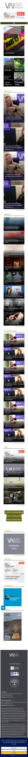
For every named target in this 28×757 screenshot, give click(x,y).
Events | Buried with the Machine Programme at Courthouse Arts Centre (13, 268)
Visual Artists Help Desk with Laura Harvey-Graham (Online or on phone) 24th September (14, 438)
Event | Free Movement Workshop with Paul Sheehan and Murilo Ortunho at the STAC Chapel (13, 322)
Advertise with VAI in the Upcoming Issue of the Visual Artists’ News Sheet (13, 474)
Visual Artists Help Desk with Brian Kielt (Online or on (13, 119)
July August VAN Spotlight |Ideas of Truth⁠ (13, 488)
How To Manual (8, 585)
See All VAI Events (20, 210)
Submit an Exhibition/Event (14, 519)
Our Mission (9, 53)
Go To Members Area (19, 555)
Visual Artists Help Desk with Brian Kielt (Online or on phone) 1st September (13, 344)
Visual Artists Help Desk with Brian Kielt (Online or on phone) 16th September (13, 411)
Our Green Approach (19, 69)
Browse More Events (19, 326)
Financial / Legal (19, 83)
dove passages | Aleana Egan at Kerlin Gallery (14, 241)
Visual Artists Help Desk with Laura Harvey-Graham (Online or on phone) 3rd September (14, 357)
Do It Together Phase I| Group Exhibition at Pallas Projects (12, 228)
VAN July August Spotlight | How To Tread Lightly (14, 501)
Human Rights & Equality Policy (8, 83)
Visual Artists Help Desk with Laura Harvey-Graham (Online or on (13, 147)
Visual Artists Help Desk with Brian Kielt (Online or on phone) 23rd (13, 425)
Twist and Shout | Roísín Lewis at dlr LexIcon (13, 255)
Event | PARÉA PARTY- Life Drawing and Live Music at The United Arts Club (14, 281)
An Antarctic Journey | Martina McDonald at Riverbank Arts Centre (14, 295)
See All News (21, 505)
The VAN (6, 609)
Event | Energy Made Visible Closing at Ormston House (14, 309)
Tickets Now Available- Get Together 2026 (12, 460)
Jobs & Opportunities (10, 331)
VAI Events (7, 91)
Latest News (7, 559)
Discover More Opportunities (17, 443)
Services (8, 70)
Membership (7, 530)
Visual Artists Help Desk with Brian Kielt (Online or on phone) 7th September (13, 371)
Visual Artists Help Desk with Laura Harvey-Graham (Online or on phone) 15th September (14, 398)
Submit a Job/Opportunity (14, 516)
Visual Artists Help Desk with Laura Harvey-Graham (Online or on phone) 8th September (14, 384)
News (6, 447)
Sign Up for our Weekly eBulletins (14, 512)
